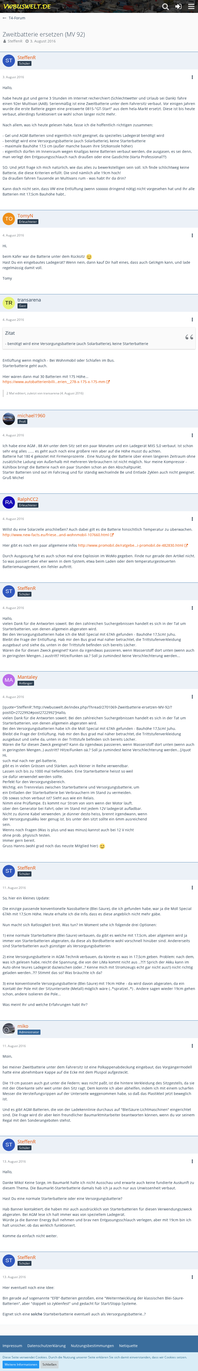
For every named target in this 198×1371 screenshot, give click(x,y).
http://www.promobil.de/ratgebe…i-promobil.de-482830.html (130, 545)
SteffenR (15, 41)
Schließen (49, 1364)
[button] (191, 6)
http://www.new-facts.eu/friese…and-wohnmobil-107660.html (56, 534)
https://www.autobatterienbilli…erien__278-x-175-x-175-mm (54, 381)
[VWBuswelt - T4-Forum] (27, 6)
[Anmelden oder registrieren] (178, 6)
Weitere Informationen (21, 1364)
